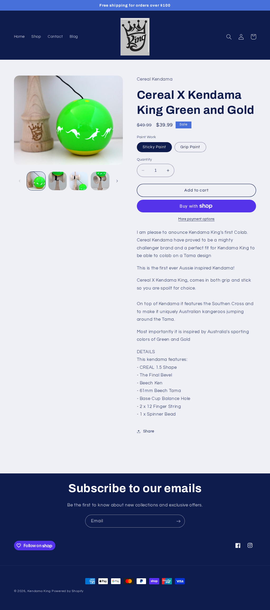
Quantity (144, 159)
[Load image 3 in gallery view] (78, 181)
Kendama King (39, 591)
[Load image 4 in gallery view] (100, 181)
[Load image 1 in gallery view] (36, 181)
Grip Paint (190, 147)
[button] (229, 37)
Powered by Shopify (68, 591)
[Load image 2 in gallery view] (57, 181)
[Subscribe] (178, 521)
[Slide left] (20, 181)
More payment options (196, 219)
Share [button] (148, 431)
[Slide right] (117, 181)
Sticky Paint (154, 147)
